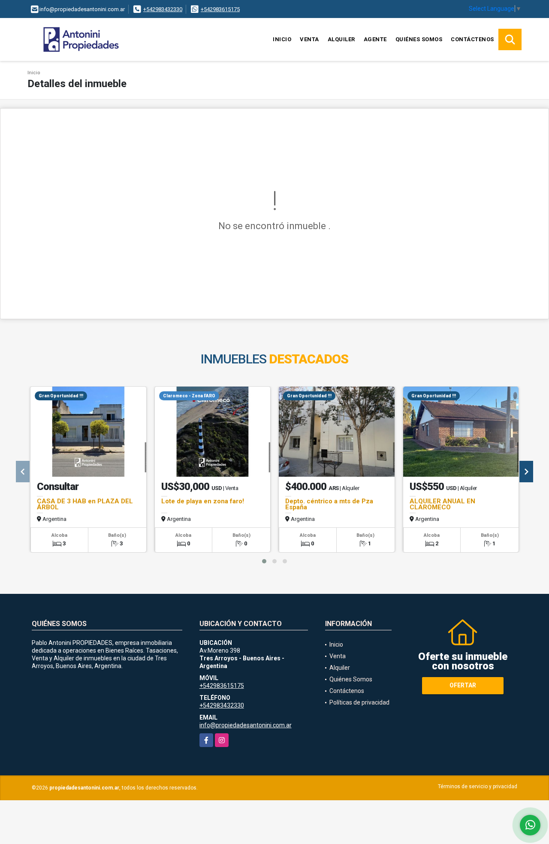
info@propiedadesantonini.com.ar (245, 725)
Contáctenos (472, 39)
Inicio (282, 39)
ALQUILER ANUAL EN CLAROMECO (442, 504)
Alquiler (341, 39)
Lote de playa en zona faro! (202, 501)
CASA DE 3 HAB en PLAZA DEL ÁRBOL (85, 504)
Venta (309, 39)
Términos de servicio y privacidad (477, 786)
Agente (375, 39)
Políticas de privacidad (359, 702)
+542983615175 (220, 9)
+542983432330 (162, 9)
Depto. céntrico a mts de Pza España (329, 504)
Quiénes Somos (419, 39)
